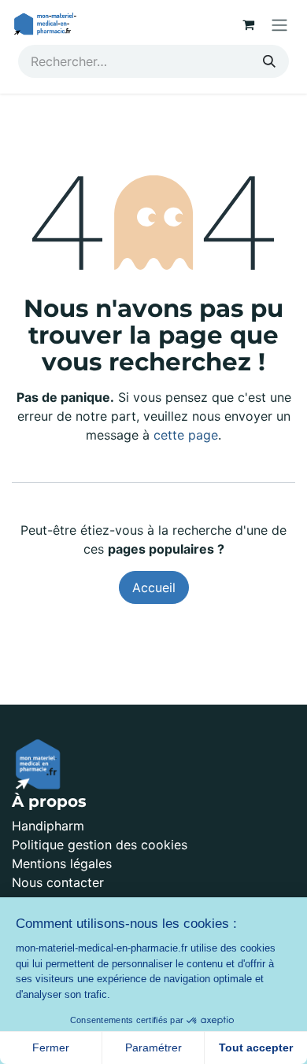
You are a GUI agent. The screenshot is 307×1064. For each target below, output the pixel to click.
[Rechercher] (269, 61)
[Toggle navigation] (279, 24)
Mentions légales (62, 863)
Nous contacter (58, 882)
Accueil (154, 587)
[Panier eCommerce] (248, 24)
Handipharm (48, 826)
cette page (186, 435)
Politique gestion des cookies (99, 844)
